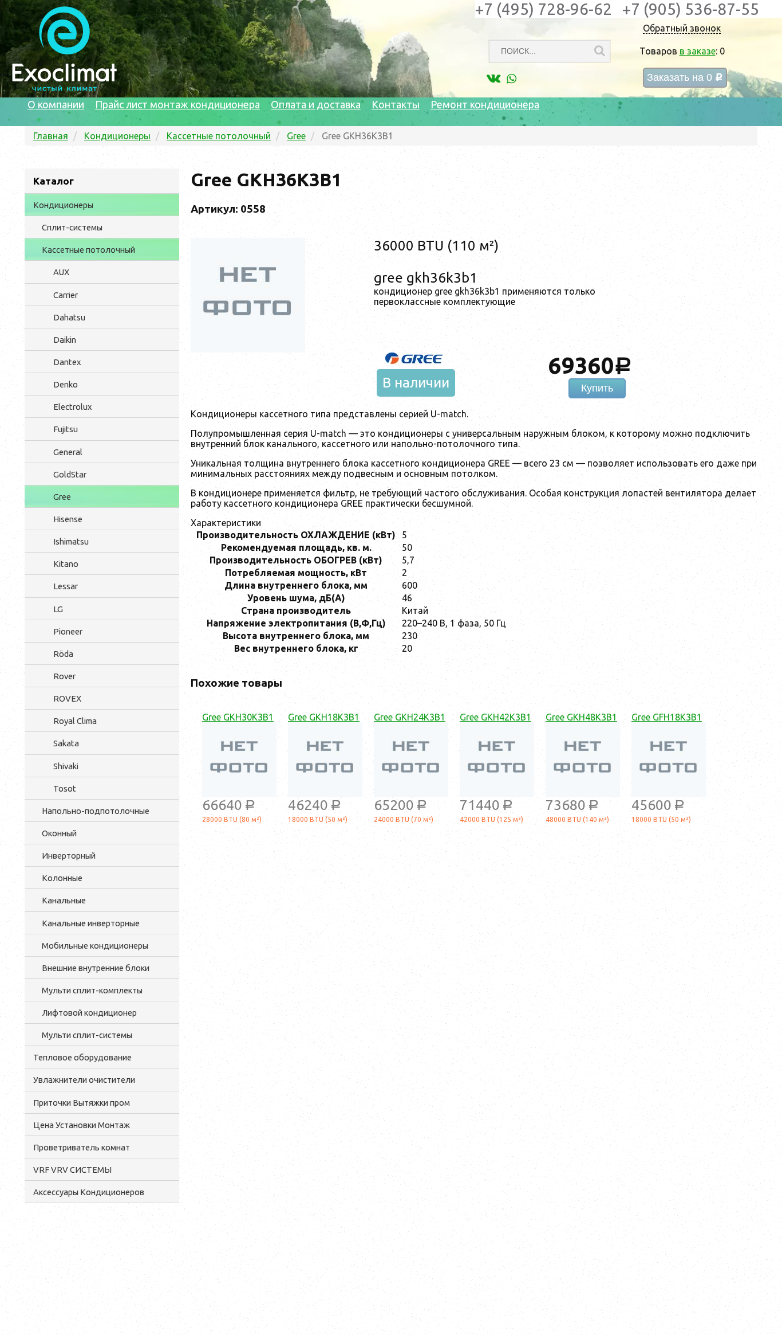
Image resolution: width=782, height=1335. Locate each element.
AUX (61, 272)
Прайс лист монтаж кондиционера (177, 104)
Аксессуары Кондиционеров (88, 1192)
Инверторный (69, 855)
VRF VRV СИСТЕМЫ (72, 1170)
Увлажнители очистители (84, 1080)
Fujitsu (65, 429)
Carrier (65, 295)
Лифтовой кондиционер (89, 1012)
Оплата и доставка (316, 104)
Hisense (67, 519)
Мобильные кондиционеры (95, 945)
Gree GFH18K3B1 (666, 717)
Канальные (64, 900)
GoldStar (69, 474)
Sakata (66, 743)
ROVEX (67, 698)
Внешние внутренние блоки (95, 968)
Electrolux (72, 407)
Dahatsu (69, 317)
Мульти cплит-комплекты (92, 990)
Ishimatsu (71, 541)
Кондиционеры (63, 205)
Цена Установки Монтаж (81, 1125)
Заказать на (685, 78)
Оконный (59, 833)
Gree (62, 497)
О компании (55, 104)
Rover (64, 676)
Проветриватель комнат (81, 1147)
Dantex (67, 362)
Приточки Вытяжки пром (81, 1102)
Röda (63, 654)
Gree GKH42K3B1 (495, 717)
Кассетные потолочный (88, 250)
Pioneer (67, 631)
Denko (65, 384)
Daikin (64, 339)
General (67, 452)
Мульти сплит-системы (87, 1035)
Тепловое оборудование (82, 1057)
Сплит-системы (72, 227)
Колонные (62, 878)
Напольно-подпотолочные (95, 811)
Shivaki (65, 766)
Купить (597, 388)
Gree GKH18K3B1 (324, 717)
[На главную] (64, 88)
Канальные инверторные (91, 923)
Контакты (396, 104)
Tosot (64, 788)
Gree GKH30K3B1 (238, 717)
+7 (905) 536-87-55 (690, 9)
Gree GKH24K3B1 (409, 717)
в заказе (698, 51)
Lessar (65, 586)
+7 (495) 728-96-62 (543, 9)
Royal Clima (75, 721)
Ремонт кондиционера (485, 104)
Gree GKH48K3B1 (581, 717)
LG (58, 609)
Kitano (65, 564)
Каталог (53, 180)
